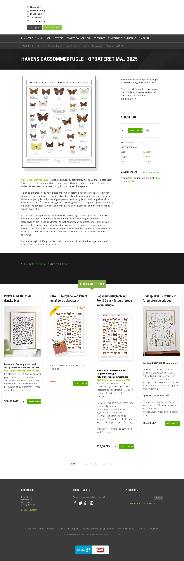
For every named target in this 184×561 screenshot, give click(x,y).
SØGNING (119, 46)
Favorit (110, 46)
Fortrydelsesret (98, 46)
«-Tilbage (84, 464)
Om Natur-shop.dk (54, 46)
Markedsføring (37, 10)
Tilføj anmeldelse (151, 172)
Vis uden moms (106, 464)
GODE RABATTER (27, 46)
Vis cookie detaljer (36, 21)
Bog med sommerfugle (78, 38)
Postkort (58, 38)
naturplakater (41, 263)
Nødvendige (36, 7)
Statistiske (35, 17)
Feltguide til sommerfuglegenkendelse (115, 38)
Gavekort (144, 38)
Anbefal (94, 464)
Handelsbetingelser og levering (77, 46)
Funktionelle (36, 14)
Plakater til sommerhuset (35, 38)
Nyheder (40, 46)
